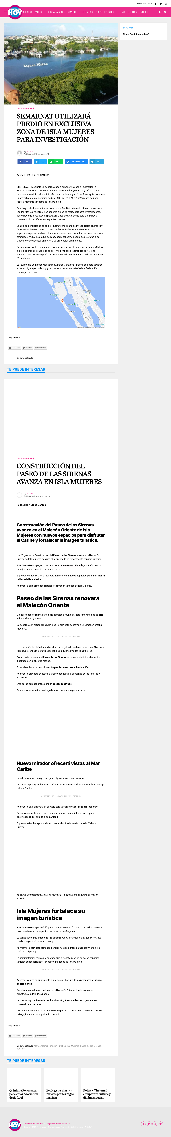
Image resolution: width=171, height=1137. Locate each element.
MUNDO (39, 12)
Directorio (28, 1124)
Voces (58, 1124)
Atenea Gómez (41, 1046)
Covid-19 (66, 1124)
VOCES (144, 12)
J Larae (30, 494)
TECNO (121, 12)
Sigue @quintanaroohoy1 (136, 34)
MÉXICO (27, 12)
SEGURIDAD (87, 12)
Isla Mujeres (73, 1046)
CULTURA (132, 12)
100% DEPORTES (105, 12)
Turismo (21, 1049)
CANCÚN (72, 12)
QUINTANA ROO (55, 12)
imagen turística (58, 1046)
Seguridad (51, 1124)
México (36, 1124)
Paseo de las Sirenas (90, 1046)
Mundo (42, 1124)
